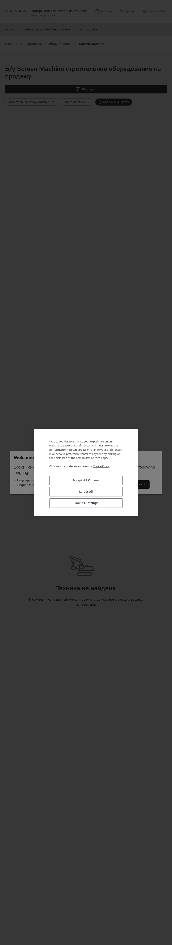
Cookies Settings (86, 503)
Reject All (86, 492)
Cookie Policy (101, 466)
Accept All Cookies (86, 480)
